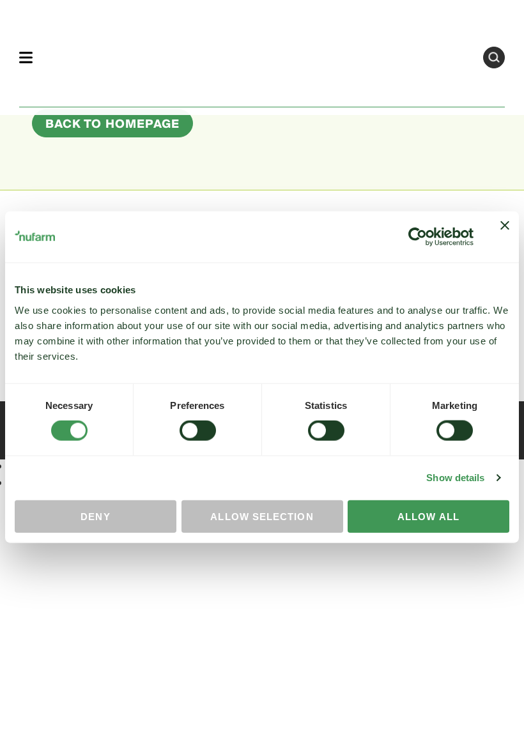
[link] (257, 55)
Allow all (428, 516)
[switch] (198, 430)
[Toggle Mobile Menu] (26, 57)
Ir (494, 57)
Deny (95, 516)
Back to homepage (112, 124)
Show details (455, 477)
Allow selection (261, 516)
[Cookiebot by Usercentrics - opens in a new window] (418, 237)
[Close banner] (504, 237)
